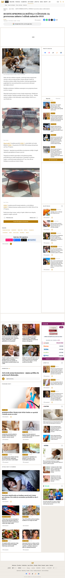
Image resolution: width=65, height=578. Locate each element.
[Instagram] (49, 52)
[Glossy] (28, 568)
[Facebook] (45, 52)
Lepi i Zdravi (11, 8)
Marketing (24, 570)
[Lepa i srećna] (33, 568)
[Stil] (2, 2)
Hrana (27, 232)
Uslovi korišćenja (45, 570)
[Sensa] (43, 568)
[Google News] (61, 52)
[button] (37, 20)
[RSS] (57, 52)
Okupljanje (16, 232)
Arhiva (31, 570)
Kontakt (28, 570)
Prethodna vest (9, 217)
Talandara (5, 232)
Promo (5, 19)
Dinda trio (20, 230)
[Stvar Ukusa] (55, 568)
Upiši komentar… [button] (10, 378)
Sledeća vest (33, 217)
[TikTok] (53, 52)
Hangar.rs (13, 230)
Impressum (19, 570)
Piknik (10, 232)
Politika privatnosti (37, 570)
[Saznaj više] (62, 406)
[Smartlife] (38, 568)
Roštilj (25, 230)
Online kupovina (6, 230)
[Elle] (24, 568)
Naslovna (5, 8)
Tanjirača (31, 230)
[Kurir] (9, 568)
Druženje (22, 232)
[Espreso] (19, 568)
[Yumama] (49, 568)
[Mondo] (14, 568)
